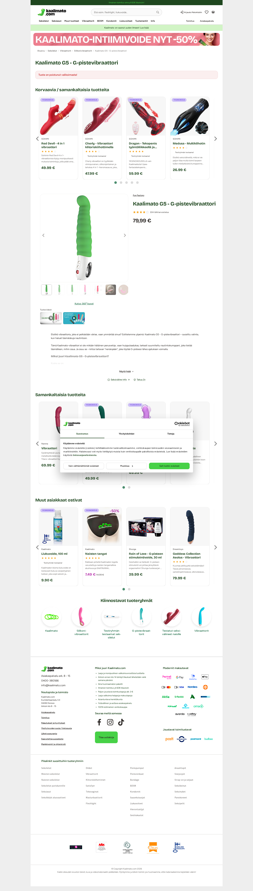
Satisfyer (90, 785)
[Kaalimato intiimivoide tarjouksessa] (126, 39)
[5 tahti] (147, 212)
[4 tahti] (144, 212)
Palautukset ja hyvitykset (53, 723)
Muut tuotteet (71, 21)
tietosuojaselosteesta (84, 455)
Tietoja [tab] (170, 433)
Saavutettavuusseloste (52, 739)
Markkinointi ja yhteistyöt (53, 744)
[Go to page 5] (137, 182)
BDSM (100, 21)
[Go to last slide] (37, 138)
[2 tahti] (137, 212)
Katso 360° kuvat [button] (84, 303)
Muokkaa (124, 466)
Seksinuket (180, 791)
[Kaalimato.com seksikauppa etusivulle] (63, 12)
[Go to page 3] (126, 182)
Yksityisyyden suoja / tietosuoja (56, 728)
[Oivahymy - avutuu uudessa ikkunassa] (153, 847)
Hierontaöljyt (137, 809)
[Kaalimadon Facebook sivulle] (99, 722)
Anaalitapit (180, 767)
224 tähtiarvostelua (159, 212)
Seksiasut (56, 21)
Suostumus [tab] (82, 433)
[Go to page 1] (115, 182)
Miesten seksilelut (50, 773)
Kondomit (111, 21)
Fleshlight (91, 803)
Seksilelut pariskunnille (53, 785)
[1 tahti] (134, 212)
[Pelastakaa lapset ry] (76, 847)
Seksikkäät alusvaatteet (53, 797)
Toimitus (190, 21)
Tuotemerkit (141, 21)
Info (153, 21)
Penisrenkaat (137, 773)
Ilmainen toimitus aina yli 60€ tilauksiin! (126, 2)
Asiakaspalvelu (207, 21)
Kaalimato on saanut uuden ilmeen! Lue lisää (126, 27)
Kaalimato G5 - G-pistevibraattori (174, 204)
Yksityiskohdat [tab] (126, 433)
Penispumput (137, 767)
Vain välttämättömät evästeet (83, 466)
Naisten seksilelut (50, 779)
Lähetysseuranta (49, 733)
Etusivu (41, 51)
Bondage (134, 779)
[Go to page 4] (132, 182)
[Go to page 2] (121, 182)
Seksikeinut (180, 785)
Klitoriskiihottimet (95, 779)
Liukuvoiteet (125, 21)
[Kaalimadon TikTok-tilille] (121, 722)
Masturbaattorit (94, 797)
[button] (157, 12)
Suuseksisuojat (137, 797)
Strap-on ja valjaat (184, 779)
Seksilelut (44, 21)
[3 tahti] (140, 212)
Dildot (89, 767)
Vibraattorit (88, 21)
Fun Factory (138, 195)
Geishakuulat (136, 815)
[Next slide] (215, 138)
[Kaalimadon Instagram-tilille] (110, 722)
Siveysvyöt (180, 773)
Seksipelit (180, 803)
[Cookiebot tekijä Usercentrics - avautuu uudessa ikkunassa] (177, 424)
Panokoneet (181, 797)
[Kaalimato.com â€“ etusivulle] (52, 669)
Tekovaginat (92, 791)
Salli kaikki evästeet (169, 466)
